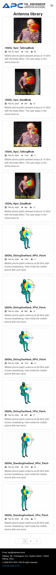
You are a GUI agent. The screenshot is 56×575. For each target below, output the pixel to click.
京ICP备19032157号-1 (11, 565)
